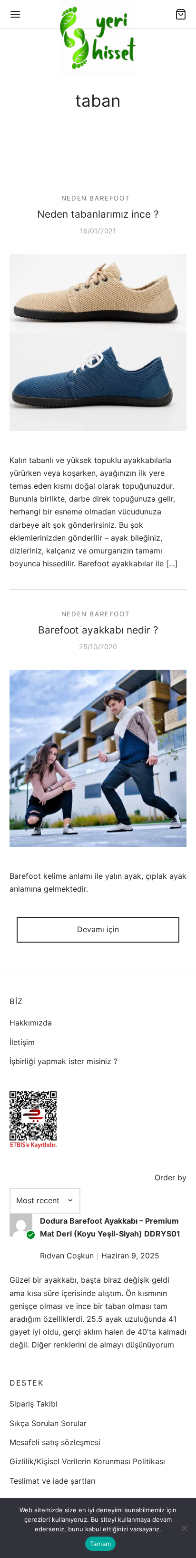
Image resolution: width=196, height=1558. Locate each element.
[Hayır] (184, 1528)
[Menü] (15, 14)
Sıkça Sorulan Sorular (48, 1423)
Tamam (100, 1544)
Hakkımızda (31, 1022)
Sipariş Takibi (34, 1403)
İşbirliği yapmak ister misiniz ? (64, 1061)
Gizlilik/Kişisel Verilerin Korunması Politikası (87, 1461)
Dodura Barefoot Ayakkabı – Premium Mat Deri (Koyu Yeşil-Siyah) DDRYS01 (110, 1227)
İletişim (22, 1042)
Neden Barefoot (95, 198)
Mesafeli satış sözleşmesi (55, 1442)
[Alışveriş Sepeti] (180, 14)
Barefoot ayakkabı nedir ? (98, 630)
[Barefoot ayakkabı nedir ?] (98, 758)
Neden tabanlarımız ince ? (98, 214)
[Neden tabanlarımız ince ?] (98, 342)
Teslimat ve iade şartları (53, 1481)
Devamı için (98, 929)
